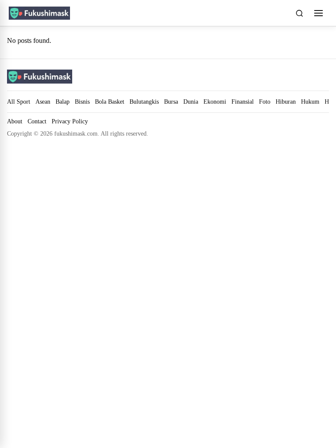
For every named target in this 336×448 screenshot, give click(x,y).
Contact (37, 121)
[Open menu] (318, 13)
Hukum (310, 101)
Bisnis (82, 101)
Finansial (242, 101)
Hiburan (286, 101)
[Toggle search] (299, 13)
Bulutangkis (144, 101)
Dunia (190, 101)
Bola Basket (109, 101)
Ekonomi (214, 101)
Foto (264, 101)
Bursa (171, 101)
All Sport (18, 101)
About (14, 121)
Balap (63, 101)
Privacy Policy (70, 121)
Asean (42, 101)
